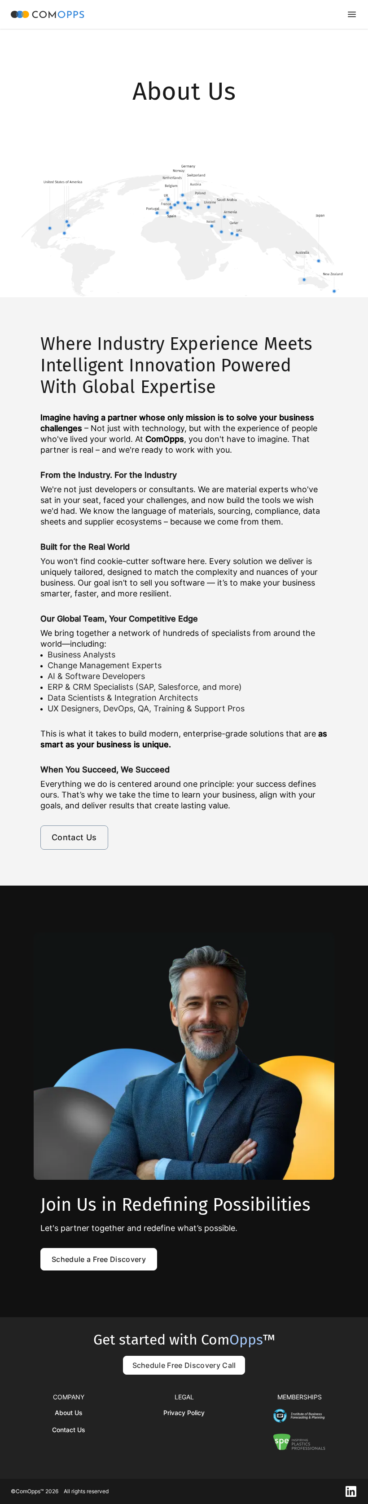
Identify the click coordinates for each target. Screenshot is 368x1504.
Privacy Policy (184, 1412)
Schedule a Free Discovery (99, 1259)
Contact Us (74, 837)
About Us (69, 1412)
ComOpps (164, 439)
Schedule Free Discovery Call (184, 1365)
